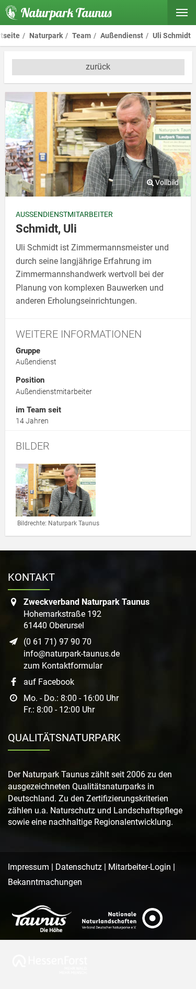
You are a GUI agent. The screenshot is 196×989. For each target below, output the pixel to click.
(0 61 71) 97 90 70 (57, 642)
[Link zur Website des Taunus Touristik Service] (42, 919)
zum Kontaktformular (63, 666)
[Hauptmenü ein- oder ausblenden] (181, 12)
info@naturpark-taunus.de (72, 654)
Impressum (28, 867)
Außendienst (36, 362)
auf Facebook (49, 682)
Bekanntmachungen (45, 882)
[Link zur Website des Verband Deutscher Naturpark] (122, 919)
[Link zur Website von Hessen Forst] (49, 964)
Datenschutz (78, 867)
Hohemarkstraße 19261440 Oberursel (86, 614)
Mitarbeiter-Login (139, 867)
